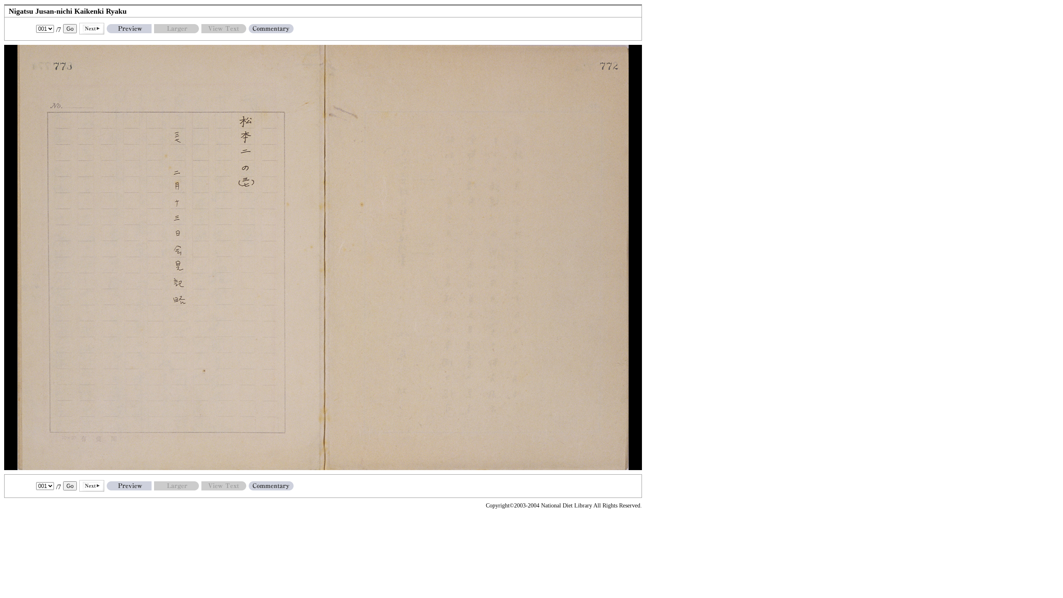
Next (91, 28)
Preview (129, 28)
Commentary (271, 28)
